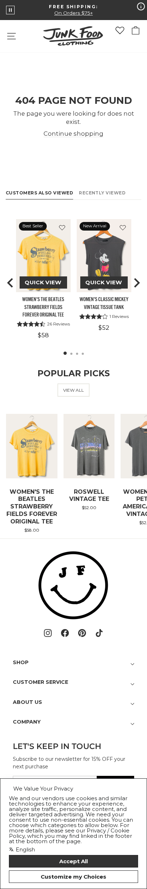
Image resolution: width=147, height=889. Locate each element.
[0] (119, 30)
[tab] (65, 353)
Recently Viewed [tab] (102, 192)
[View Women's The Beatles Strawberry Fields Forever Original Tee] (43, 255)
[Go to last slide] (11, 283)
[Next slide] (136, 283)
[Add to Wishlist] (62, 227)
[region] (73, 283)
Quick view (43, 282)
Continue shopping (73, 133)
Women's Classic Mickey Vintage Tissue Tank (104, 303)
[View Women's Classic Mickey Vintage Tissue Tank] (104, 255)
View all (73, 390)
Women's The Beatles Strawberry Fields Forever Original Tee (43, 307)
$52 (103, 327)
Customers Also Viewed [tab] (39, 192)
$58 (43, 335)
